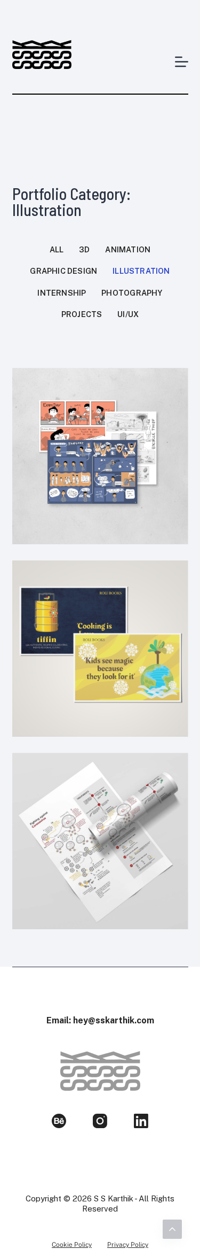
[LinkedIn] (141, 1121)
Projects (81, 314)
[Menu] (181, 61)
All (57, 249)
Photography (131, 292)
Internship (61, 292)
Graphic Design (63, 270)
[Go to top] (172, 1229)
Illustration (141, 270)
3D (84, 249)
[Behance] (59, 1121)
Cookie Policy (72, 1244)
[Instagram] (100, 1121)
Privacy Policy (127, 1244)
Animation (127, 249)
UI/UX (128, 314)
